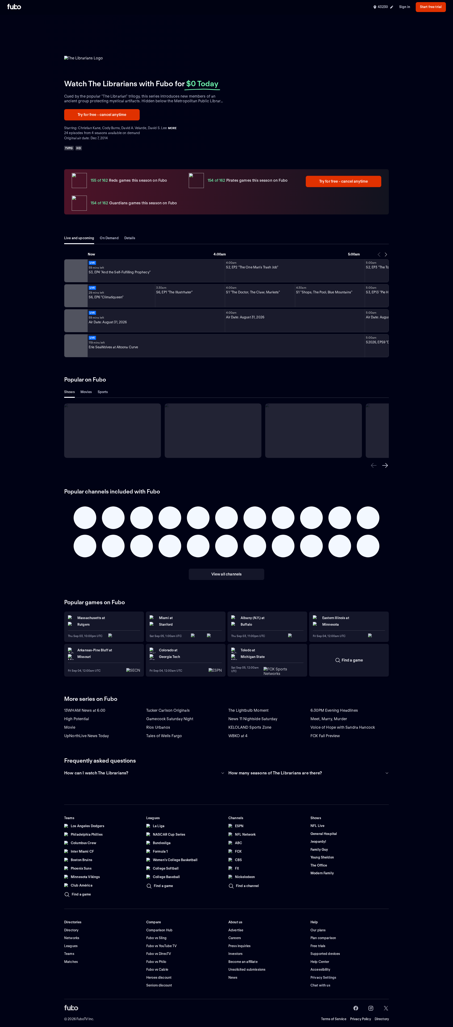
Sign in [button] (404, 7)
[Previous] (379, 254)
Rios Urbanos (158, 727)
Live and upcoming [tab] (79, 238)
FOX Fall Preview (325, 736)
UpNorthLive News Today (86, 736)
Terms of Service (333, 1019)
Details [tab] (129, 238)
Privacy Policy (360, 1019)
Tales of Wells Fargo (164, 736)
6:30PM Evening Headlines (334, 710)
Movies (86, 392)
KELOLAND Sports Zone (249, 727)
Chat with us (320, 985)
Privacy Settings (323, 977)
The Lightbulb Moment (248, 710)
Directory (382, 1019)
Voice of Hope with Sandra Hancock (342, 727)
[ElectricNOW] (75, 270)
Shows (69, 392)
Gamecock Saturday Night (169, 719)
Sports (103, 392)
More (172, 128)
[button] (374, 465)
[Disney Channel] (75, 295)
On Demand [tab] (109, 238)
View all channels (226, 574)
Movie (69, 727)
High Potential (76, 719)
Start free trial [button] (431, 7)
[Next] (386, 254)
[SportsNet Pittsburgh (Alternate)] (75, 345)
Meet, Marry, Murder (328, 719)
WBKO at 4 (237, 736)
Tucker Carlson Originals (168, 710)
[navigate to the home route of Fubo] (14, 7)
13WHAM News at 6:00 (84, 710)
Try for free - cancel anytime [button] (102, 114)
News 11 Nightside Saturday (252, 719)
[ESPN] (75, 320)
